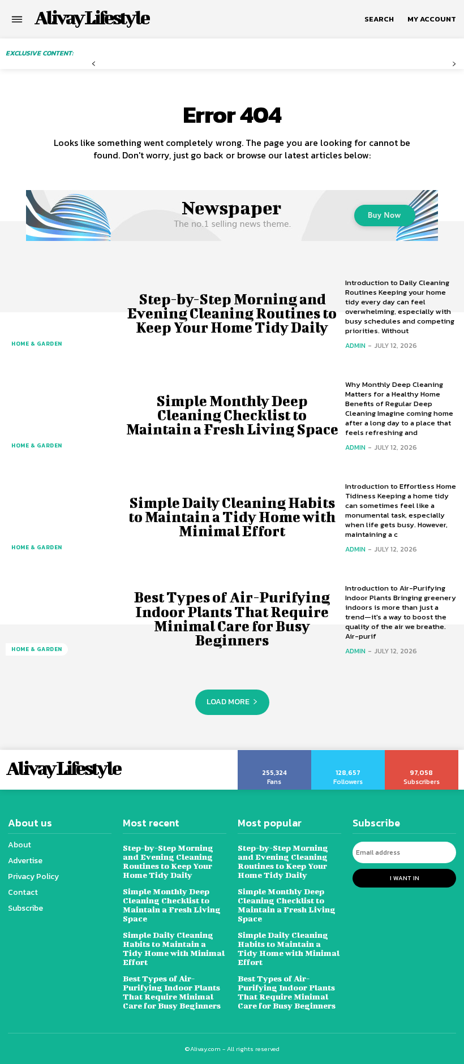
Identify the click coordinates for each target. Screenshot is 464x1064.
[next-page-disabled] (454, 64)
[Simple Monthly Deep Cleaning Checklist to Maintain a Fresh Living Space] (62, 415)
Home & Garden (36, 343)
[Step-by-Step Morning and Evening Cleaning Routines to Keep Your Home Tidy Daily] (62, 313)
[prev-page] (94, 64)
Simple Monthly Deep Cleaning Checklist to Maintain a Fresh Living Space (232, 415)
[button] (379, 19)
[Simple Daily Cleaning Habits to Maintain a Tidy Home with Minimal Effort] (62, 517)
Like (275, 754)
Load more (228, 702)
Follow (348, 754)
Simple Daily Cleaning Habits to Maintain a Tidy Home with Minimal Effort (232, 516)
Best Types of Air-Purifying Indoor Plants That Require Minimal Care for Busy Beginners (232, 618)
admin (355, 346)
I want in (404, 877)
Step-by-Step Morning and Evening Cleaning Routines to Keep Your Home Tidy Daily (232, 313)
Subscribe (421, 754)
